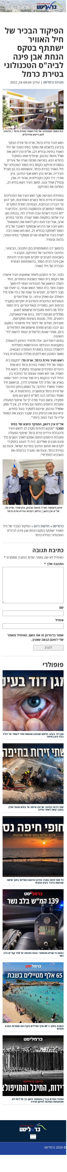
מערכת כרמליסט (53, 82)
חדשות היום (41, 526)
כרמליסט (58, 526)
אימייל (59, 620)
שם (61, 607)
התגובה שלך (54, 564)
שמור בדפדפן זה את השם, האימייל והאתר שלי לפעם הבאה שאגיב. (35, 637)
